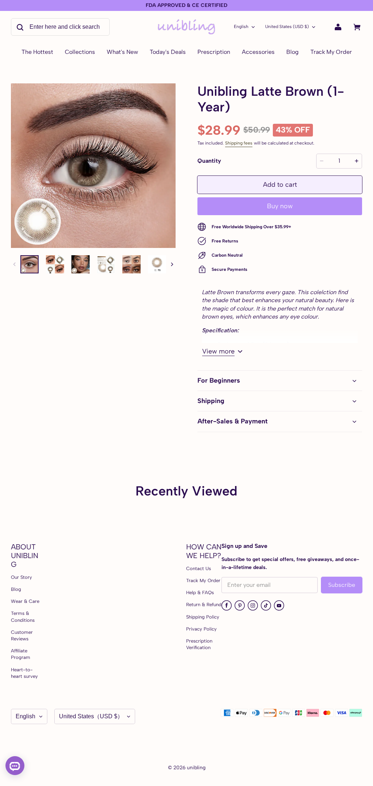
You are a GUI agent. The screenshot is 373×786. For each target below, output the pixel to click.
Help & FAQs (200, 592)
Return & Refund (203, 604)
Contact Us (198, 568)
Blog (16, 589)
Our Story (21, 577)
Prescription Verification (199, 644)
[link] (80, 52)
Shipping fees (238, 143)
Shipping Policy (202, 617)
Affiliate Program (20, 654)
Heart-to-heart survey (24, 673)
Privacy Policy (201, 629)
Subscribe (341, 584)
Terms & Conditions (23, 617)
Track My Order (203, 580)
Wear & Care (25, 601)
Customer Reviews (22, 635)
